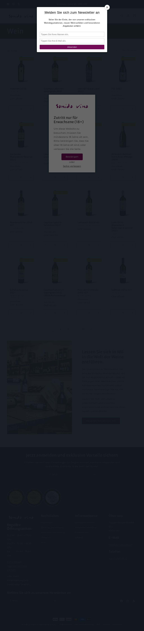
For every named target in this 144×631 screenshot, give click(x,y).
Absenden (72, 47)
